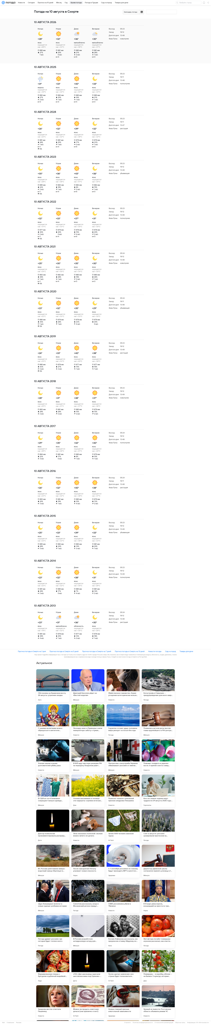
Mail (3, 1022)
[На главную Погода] (10, 2)
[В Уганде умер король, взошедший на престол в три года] (158, 896)
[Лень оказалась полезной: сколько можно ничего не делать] (87, 826)
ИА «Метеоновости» (202, 1022)
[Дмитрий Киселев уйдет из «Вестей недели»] (87, 685)
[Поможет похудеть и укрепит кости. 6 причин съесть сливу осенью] (158, 755)
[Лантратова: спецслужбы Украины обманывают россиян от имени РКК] (123, 755)
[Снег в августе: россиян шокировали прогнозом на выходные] (158, 826)
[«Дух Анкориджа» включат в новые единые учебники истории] (52, 896)
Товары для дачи (186, 651)
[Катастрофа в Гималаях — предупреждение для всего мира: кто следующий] (158, 685)
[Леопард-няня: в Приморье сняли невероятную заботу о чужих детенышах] (87, 720)
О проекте (127, 1022)
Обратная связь (180, 1022)
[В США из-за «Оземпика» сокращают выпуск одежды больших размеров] (52, 791)
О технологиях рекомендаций (164, 1022)
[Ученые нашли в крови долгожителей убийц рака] (52, 755)
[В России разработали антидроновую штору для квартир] (87, 931)
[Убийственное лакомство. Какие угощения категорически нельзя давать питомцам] (123, 685)
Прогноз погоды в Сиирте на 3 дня (32, 651)
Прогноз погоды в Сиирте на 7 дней (96, 651)
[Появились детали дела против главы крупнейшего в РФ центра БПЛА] (158, 720)
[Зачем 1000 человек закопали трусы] (123, 826)
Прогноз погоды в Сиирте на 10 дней (130, 651)
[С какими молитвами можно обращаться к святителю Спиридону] (52, 720)
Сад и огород (170, 651)
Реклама (18, 1022)
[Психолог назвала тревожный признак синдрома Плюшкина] (123, 791)
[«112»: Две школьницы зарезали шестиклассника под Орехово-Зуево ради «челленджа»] (87, 966)
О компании (10, 1022)
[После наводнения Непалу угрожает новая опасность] (87, 861)
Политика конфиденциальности (143, 1022)
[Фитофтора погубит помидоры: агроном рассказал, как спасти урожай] (158, 931)
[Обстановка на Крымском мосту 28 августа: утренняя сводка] (52, 685)
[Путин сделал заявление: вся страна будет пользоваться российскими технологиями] (123, 966)
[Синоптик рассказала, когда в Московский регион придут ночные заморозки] (87, 896)
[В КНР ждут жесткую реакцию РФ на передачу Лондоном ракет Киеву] (87, 755)
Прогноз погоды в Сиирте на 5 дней (64, 651)
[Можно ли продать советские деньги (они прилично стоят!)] (87, 1001)
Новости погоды (154, 651)
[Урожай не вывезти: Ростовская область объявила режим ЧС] (158, 1001)
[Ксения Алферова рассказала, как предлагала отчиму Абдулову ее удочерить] (123, 931)
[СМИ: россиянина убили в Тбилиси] (123, 896)
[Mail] (3, 2)
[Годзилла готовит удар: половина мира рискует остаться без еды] (123, 720)
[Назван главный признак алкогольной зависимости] (123, 1001)
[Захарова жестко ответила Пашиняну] (52, 1001)
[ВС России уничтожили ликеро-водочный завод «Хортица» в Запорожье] (52, 861)
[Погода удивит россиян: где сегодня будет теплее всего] (52, 931)
